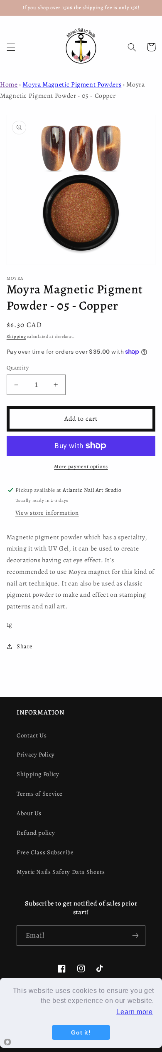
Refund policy (36, 833)
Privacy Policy (36, 754)
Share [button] (25, 646)
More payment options (81, 466)
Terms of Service (40, 793)
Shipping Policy (38, 774)
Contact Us (32, 735)
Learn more (134, 1011)
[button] (10, 47)
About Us (29, 813)
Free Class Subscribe (45, 852)
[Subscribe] (135, 935)
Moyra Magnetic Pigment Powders (71, 84)
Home (9, 84)
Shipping (16, 336)
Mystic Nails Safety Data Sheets (61, 872)
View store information (47, 513)
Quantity (18, 368)
